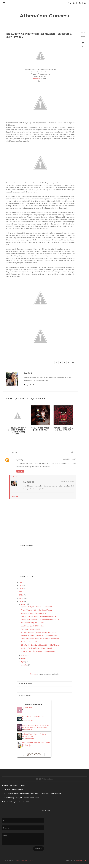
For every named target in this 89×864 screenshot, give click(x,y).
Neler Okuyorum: (34, 704)
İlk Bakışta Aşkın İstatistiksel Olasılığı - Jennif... (38, 651)
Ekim (23, 658)
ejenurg (19, 459)
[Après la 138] (19, 709)
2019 (21, 585)
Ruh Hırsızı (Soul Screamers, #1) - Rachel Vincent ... (40, 635)
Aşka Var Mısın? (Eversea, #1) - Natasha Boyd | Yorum (21, 798)
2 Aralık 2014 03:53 (67, 482)
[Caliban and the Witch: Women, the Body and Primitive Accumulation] (19, 727)
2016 (21, 595)
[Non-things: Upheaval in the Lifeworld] (19, 718)
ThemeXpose (81, 860)
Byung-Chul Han (28, 720)
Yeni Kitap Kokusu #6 (29, 642)
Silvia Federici (28, 729)
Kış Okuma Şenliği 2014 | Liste (32, 623)
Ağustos (24, 665)
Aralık (23, 604)
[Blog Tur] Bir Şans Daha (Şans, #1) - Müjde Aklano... (40, 645)
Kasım (23, 655)
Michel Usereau (28, 709)
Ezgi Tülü (27, 482)
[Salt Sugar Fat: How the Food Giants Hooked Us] (19, 745)
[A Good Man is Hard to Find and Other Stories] (19, 736)
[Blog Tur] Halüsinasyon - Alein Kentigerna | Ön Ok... (40, 620)
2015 (21, 598)
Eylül (23, 662)
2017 (21, 592)
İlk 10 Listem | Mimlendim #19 (12, 789)
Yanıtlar (16, 477)
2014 (21, 601)
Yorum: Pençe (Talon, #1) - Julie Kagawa (63, 429)
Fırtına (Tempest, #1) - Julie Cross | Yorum (36, 610)
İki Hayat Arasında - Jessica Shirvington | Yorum (38, 632)
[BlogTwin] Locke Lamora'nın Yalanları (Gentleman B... (40, 638)
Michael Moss (28, 747)
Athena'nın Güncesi (44, 16)
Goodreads (36, 79)
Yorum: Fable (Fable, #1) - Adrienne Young (40, 429)
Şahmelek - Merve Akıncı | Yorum (13, 785)
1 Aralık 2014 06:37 (68, 459)
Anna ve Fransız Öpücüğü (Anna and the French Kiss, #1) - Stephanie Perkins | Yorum (31, 793)
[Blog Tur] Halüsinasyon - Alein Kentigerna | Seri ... (40, 616)
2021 (21, 582)
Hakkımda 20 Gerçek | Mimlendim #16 (15, 802)
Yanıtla (20, 471)
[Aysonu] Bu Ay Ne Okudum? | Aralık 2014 (36, 607)
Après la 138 (27, 708)
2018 (21, 589)
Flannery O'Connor (29, 738)
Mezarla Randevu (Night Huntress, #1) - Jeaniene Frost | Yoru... (17, 431)
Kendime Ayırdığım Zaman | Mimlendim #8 (36, 648)
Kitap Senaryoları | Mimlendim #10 (33, 613)
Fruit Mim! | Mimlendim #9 (30, 629)
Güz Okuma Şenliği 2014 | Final (32, 626)
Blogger (33, 674)
